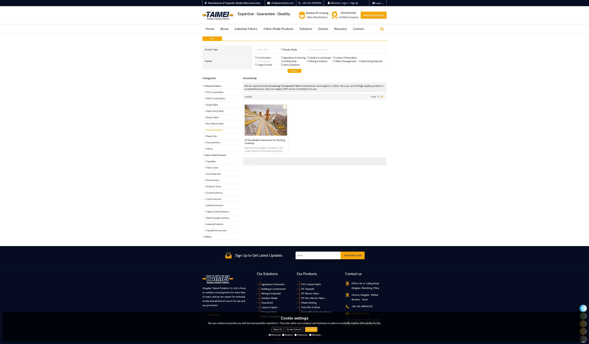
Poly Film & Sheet (310, 307)
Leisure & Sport (269, 307)
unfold (293, 71)
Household (267, 302)
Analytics (289, 335)
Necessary (276, 335)
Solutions (306, 29)
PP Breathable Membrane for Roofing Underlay (265, 142)
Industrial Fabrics (246, 29)
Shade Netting (308, 302)
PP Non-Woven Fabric (313, 298)
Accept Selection (294, 329)
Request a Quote (373, 15)
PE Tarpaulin (307, 288)
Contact (358, 29)
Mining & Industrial (271, 293)
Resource (340, 29)
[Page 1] (247, 161)
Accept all (311, 329)
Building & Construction (273, 288)
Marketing (316, 335)
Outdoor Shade (269, 298)
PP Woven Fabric (310, 293)
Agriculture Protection (273, 284)
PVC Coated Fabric (311, 284)
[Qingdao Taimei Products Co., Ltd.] (217, 15)
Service (323, 29)
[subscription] (353, 255)
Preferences (302, 335)
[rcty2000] (583, 308)
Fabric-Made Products (278, 29)
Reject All (277, 329)
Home (210, 29)
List (378, 96)
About (224, 29)
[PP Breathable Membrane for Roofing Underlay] (266, 120)
